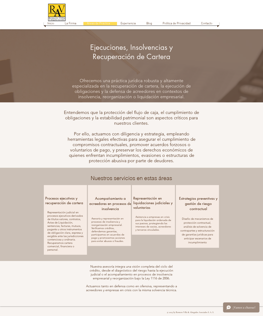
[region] (65, 220)
